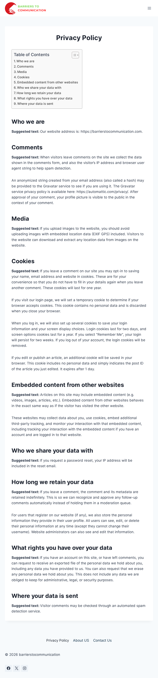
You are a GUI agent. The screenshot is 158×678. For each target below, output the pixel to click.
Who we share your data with (39, 88)
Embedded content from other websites (47, 82)
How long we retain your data (39, 93)
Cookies (23, 77)
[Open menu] (149, 8)
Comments (25, 66)
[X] (16, 668)
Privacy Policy (57, 640)
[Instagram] (24, 668)
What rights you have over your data (44, 98)
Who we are (25, 61)
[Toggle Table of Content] (73, 55)
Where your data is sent (35, 104)
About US (81, 640)
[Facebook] (8, 668)
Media (22, 72)
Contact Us (102, 640)
